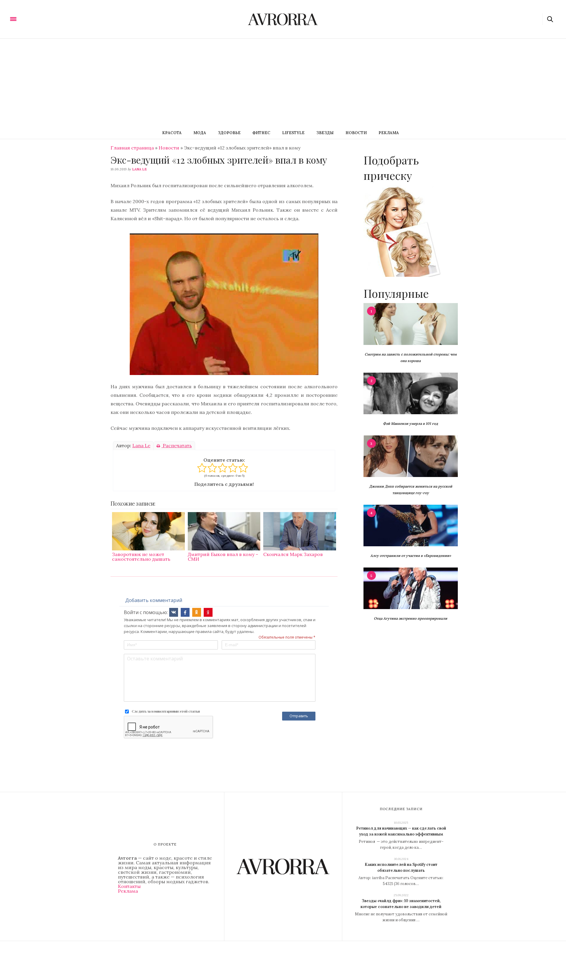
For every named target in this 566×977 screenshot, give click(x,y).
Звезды (325, 132)
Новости (356, 132)
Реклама (389, 132)
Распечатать (177, 445)
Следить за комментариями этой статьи (166, 711)
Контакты (129, 886)
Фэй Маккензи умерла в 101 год (410, 423)
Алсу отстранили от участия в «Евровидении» (410, 555)
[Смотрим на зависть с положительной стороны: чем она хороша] (410, 323)
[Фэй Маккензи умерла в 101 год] (410, 393)
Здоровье (229, 132)
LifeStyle (293, 132)
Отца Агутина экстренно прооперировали (410, 618)
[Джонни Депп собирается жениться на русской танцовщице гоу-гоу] (410, 455)
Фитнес (261, 132)
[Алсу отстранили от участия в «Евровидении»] (410, 525)
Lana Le (139, 169)
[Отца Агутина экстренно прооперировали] (410, 588)
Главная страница (132, 148)
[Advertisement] (283, 83)
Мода (199, 132)
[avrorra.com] (42, 19)
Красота (172, 132)
